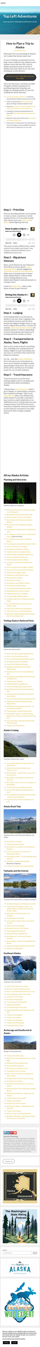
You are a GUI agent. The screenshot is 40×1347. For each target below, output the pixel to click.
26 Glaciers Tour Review (14, 1081)
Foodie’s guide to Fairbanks (15, 918)
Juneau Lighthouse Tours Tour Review (19, 994)
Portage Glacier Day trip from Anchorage (20, 1078)
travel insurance (21, 389)
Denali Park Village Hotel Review (17, 664)
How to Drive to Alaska (14, 841)
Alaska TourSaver (25, 359)
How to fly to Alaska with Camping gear (19, 608)
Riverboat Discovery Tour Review (17, 928)
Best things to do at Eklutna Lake (17, 1068)
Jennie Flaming (11, 1136)
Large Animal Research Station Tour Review (21, 946)
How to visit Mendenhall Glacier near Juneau (21, 991)
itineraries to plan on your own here (18, 271)
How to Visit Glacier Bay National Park (19, 686)
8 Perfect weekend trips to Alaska (17, 560)
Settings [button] (6, 1342)
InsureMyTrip (9, 396)
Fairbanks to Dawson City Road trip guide (20, 866)
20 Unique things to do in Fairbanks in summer (21, 904)
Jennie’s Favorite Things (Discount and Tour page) (20, 77)
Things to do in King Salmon (15, 725)
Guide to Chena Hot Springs (15, 926)
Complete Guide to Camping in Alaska (18, 552)
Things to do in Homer (14, 1101)
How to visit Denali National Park (17, 656)
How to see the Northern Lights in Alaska (20, 567)
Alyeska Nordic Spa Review (15, 1066)
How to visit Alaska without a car (17, 557)
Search (5, 1250)
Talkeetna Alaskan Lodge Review (17, 684)
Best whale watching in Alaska (16, 586)
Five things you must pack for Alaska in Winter (21, 544)
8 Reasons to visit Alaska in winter (18, 575)
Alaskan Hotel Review (14, 1005)
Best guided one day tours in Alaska (18, 591)
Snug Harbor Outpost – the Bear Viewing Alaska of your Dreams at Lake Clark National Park (21, 716)
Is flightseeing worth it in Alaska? (17, 593)
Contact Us (8, 1161)
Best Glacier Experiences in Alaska (18, 549)
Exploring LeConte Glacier (15, 1025)
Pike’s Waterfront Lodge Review (17, 933)
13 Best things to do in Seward (16, 1098)
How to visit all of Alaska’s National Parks (20, 654)
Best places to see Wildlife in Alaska (18, 583)
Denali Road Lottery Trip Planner (17, 662)
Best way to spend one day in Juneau (18, 989)
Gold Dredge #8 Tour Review (16, 931)
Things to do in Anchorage (15, 1056)
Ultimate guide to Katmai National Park (19, 711)
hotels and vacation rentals (21, 327)
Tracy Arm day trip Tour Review (17, 1002)
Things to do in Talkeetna (15, 681)
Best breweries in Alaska (14, 578)
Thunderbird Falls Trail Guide (16, 1071)
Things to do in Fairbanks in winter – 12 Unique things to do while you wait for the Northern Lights (20, 909)
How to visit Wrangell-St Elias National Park (21, 699)
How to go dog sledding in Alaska (17, 596)
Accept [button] (14, 1342)
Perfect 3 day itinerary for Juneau (17, 986)
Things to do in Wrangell (14, 1020)
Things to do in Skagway (14, 1015)
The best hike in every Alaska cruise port (19, 787)
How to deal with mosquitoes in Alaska (19, 588)
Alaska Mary (16, 286)
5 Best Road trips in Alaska (15, 844)
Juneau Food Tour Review (15, 997)
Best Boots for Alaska (14, 580)
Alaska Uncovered (26, 101)
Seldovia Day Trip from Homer (16, 1103)
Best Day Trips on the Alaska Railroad (19, 1113)
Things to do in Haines (14, 1017)
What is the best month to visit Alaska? (19, 517)
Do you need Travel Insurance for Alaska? (20, 570)
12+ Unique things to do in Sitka (17, 1007)
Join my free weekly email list (16, 97)
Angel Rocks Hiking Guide (15, 948)
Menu (3, 3)
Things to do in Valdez (14, 1111)
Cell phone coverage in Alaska (16, 572)
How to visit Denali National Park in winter (20, 659)
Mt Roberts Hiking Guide (15, 999)
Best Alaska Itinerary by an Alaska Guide (19, 514)
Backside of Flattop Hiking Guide (17, 1063)
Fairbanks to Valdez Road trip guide (18, 861)
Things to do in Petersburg (15, 1023)
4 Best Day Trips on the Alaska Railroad (19, 611)
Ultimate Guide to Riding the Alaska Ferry (20, 554)
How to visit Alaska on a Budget (17, 546)
